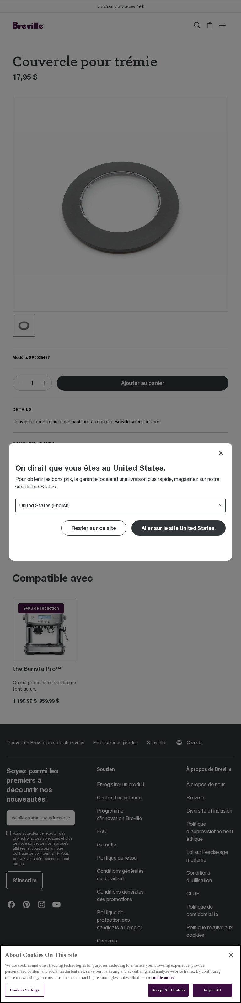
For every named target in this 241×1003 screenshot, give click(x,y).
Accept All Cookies (168, 990)
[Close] (221, 452)
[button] (178, 528)
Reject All (212, 990)
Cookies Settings (24, 990)
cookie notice (162, 977)
